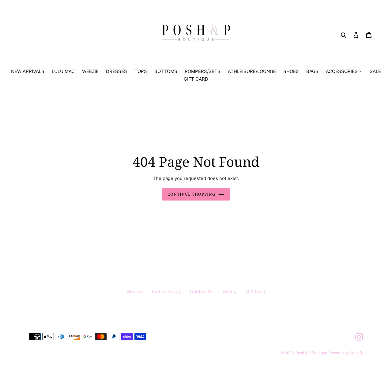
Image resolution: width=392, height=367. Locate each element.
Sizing (229, 291)
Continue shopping (191, 194)
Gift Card (255, 291)
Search (134, 291)
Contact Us (202, 291)
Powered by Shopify (345, 352)
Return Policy (166, 291)
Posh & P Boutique (311, 352)
